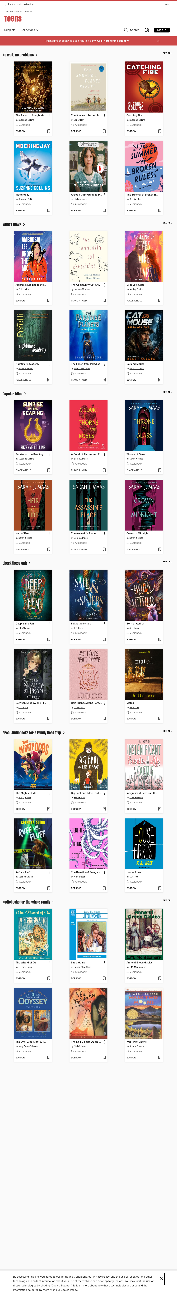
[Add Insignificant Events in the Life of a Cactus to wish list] (159, 809)
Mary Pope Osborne (28, 1046)
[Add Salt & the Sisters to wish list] (104, 639)
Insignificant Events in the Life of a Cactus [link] (142, 793)
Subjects (9, 30)
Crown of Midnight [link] (138, 533)
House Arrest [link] (134, 872)
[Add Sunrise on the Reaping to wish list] (48, 470)
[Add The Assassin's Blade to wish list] (104, 549)
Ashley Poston (136, 289)
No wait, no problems (19, 55)
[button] (131, 30)
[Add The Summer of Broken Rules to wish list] (159, 211)
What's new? (12, 224)
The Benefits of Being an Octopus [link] (87, 872)
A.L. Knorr (78, 628)
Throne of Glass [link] (136, 454)
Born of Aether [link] (135, 623)
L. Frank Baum (25, 967)
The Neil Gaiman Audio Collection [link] (87, 1042)
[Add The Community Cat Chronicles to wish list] (104, 301)
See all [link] (167, 53)
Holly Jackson (80, 199)
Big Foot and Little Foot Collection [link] (87, 793)
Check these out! (15, 563)
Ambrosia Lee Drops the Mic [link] (31, 285)
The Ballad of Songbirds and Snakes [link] (31, 115)
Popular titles (13, 394)
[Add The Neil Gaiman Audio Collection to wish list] (104, 1058)
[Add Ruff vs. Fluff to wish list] (48, 888)
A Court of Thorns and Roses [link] (87, 454)
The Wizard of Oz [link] (26, 962)
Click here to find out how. (113, 41)
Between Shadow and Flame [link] (31, 703)
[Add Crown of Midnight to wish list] (159, 549)
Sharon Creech (136, 1046)
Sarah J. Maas (81, 458)
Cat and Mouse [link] (135, 364)
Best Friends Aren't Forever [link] (87, 703)
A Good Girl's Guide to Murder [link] (87, 194)
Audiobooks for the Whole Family (27, 902)
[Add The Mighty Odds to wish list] (48, 809)
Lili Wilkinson (24, 628)
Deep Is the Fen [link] (25, 623)
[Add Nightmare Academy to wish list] (48, 380)
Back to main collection (20, 4)
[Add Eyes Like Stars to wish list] (159, 301)
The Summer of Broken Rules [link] (142, 194)
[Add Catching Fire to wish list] (159, 131)
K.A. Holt (133, 876)
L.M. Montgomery (137, 967)
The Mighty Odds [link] (26, 793)
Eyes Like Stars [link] (135, 285)
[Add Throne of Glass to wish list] (159, 470)
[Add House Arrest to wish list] (159, 888)
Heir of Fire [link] (22, 533)
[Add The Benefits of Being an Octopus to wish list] (104, 888)
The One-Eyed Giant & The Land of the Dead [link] (31, 1042)
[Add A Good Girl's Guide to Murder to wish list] (104, 211)
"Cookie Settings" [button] (61, 1285)
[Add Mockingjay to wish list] (48, 211)
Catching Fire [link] (134, 115)
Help (167, 4)
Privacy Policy (101, 1276)
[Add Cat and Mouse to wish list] (159, 380)
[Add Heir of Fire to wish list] (48, 549)
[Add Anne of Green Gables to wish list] (159, 978)
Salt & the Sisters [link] (81, 623)
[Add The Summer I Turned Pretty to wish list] (104, 131)
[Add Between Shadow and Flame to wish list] (48, 719)
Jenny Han (79, 120)
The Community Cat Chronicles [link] (87, 285)
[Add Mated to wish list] (159, 719)
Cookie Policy (69, 1290)
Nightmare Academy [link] (27, 364)
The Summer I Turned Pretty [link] (87, 115)
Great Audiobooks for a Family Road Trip (32, 732)
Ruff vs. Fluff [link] (23, 872)
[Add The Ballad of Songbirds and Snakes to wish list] (48, 131)
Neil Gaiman (80, 1046)
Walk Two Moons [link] (137, 1042)
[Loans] (147, 30)
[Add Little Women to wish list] (104, 978)
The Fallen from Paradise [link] (85, 364)
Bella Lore (134, 707)
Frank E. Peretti (25, 368)
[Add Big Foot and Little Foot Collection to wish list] (104, 809)
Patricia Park (24, 289)
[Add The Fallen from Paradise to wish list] (104, 380)
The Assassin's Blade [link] (83, 533)
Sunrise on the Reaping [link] (29, 454)
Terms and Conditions (74, 1276)
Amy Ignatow (24, 797)
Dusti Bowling (136, 797)
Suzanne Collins (26, 120)
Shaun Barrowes (82, 368)
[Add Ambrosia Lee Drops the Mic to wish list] (48, 301)
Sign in (161, 30)
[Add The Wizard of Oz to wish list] (48, 978)
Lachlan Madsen (82, 289)
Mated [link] (130, 703)
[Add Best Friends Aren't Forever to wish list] (104, 719)
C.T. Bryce (23, 707)
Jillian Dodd (79, 707)
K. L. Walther (135, 199)
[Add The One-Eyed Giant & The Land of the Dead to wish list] (48, 1058)
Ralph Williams (136, 368)
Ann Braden (79, 876)
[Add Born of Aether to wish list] (159, 639)
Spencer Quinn (25, 876)
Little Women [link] (78, 962)
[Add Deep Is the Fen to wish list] (48, 639)
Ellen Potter (79, 797)
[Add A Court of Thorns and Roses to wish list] (104, 470)
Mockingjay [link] (22, 194)
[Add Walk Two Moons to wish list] (159, 1058)
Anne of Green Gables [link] (139, 962)
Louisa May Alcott (82, 967)
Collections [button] (28, 30)
